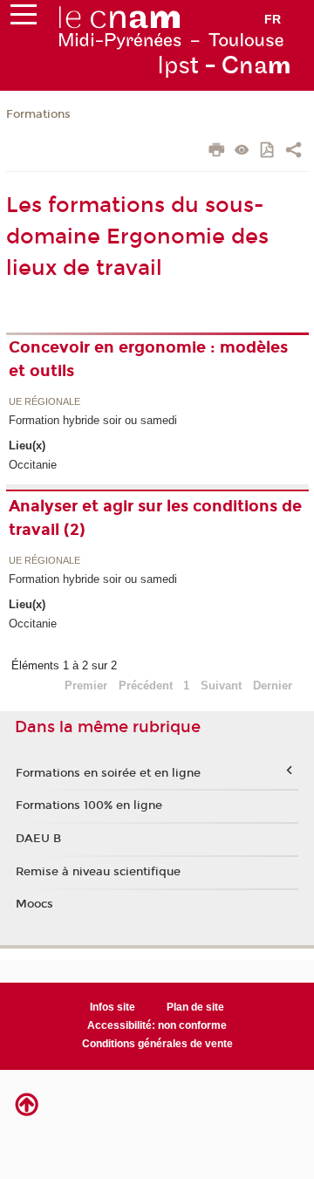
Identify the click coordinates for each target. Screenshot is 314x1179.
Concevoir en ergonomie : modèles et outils (148, 359)
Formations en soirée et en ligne (108, 773)
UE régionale (44, 402)
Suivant (221, 685)
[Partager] (293, 152)
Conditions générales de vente (157, 1044)
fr (272, 19)
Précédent (146, 685)
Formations (38, 114)
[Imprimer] (216, 152)
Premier (86, 685)
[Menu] (23, 18)
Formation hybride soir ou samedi (93, 420)
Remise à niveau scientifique (98, 872)
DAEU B (38, 839)
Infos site (112, 1007)
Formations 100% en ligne (89, 805)
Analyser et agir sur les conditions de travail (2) (155, 518)
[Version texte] (242, 151)
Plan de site (195, 1007)
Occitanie (33, 464)
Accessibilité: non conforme (157, 1025)
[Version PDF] (268, 151)
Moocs (34, 904)
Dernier (272, 685)
